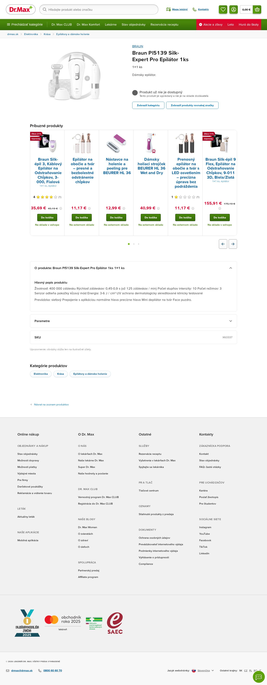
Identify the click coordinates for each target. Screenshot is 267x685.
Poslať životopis (208, 497)
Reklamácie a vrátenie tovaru (34, 493)
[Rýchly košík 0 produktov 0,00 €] (257, 9)
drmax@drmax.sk (22, 670)
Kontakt (204, 453)
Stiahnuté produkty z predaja (156, 514)
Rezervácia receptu (164, 24)
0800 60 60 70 (52, 670)
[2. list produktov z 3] (134, 244)
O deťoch (83, 546)
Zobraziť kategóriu (148, 105)
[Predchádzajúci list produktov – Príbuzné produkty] (223, 244)
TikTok (203, 546)
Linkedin (204, 553)
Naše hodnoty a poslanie (93, 473)
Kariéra (203, 490)
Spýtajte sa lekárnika (151, 466)
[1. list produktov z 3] (129, 244)
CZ (245, 670)
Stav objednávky (133, 24)
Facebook (205, 540)
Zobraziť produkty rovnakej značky (192, 105)
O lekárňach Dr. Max (90, 453)
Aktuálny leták (26, 516)
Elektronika (41, 373)
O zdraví (83, 540)
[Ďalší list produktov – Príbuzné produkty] (233, 244)
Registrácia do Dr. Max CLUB (95, 503)
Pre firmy (22, 479)
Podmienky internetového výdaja (158, 550)
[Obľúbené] (223, 9)
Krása (60, 373)
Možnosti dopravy (28, 460)
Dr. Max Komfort (88, 24)
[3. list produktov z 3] (138, 244)
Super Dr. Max (86, 466)
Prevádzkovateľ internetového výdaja (161, 544)
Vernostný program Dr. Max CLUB (98, 497)
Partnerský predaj (88, 570)
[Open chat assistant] (258, 676)
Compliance (146, 563)
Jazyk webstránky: (178, 670)
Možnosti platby (27, 466)
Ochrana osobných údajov (154, 537)
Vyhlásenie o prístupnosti (154, 557)
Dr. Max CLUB (62, 24)
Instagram (205, 527)
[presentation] (47, 143)
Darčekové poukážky (30, 486)
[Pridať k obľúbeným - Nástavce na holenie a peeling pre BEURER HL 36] (129, 134)
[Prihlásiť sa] (233, 9)
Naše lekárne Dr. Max (91, 460)
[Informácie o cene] (61, 208)
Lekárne (111, 24)
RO (255, 670)
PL (250, 670)
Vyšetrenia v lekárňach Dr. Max (157, 460)
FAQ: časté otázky (210, 466)
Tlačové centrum (149, 490)
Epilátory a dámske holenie (90, 373)
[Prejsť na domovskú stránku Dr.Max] (21, 9)
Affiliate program (88, 576)
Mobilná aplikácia (27, 540)
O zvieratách (85, 533)
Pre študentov (207, 503)
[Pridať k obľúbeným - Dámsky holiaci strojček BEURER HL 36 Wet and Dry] (164, 134)
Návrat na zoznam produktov (51, 404)
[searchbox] (98, 9)
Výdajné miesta (26, 473)
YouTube (204, 533)
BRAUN (137, 46)
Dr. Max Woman (87, 527)
